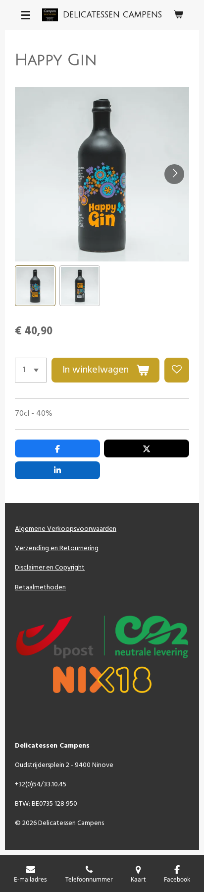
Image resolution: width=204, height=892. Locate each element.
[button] (35, 285)
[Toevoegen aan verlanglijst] (176, 370)
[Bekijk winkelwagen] (178, 15)
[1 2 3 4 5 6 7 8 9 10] (31, 370)
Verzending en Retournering (57, 548)
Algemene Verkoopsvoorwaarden (65, 529)
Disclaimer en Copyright (50, 567)
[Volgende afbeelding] (174, 174)
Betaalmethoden (40, 587)
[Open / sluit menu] (26, 15)
